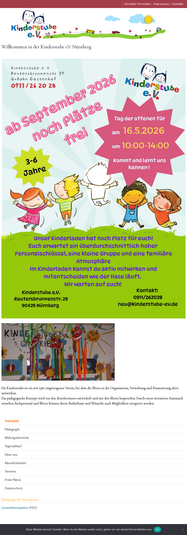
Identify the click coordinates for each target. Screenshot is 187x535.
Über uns (11, 455)
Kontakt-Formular (137, 4)
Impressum (161, 4)
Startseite (12, 421)
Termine (10, 472)
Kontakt (177, 4)
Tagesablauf (13, 446)
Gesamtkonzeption (14, 508)
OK (157, 529)
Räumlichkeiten (15, 463)
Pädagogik (12, 429)
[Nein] (182, 529)
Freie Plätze (13, 480)
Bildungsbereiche (17, 438)
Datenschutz (14, 488)
